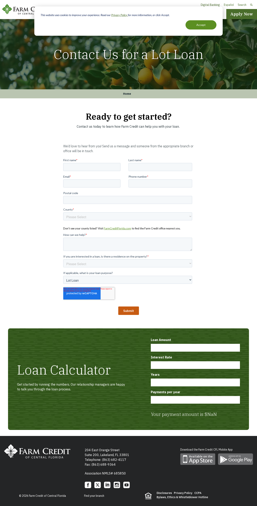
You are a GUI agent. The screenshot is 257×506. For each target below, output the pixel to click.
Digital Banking (210, 5)
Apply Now (241, 14)
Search (242, 5)
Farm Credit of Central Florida (28, 9)
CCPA (197, 493)
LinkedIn (107, 485)
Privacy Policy (119, 15)
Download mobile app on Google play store (235, 459)
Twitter (97, 485)
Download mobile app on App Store (197, 459)
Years (155, 375)
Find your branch (94, 496)
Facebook (88, 485)
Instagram (117, 485)
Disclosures (164, 493)
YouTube (126, 485)
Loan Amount (161, 340)
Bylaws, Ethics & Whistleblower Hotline (182, 497)
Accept (201, 24)
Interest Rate (161, 357)
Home (127, 94)
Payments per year (165, 392)
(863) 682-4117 (114, 460)
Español (229, 5)
